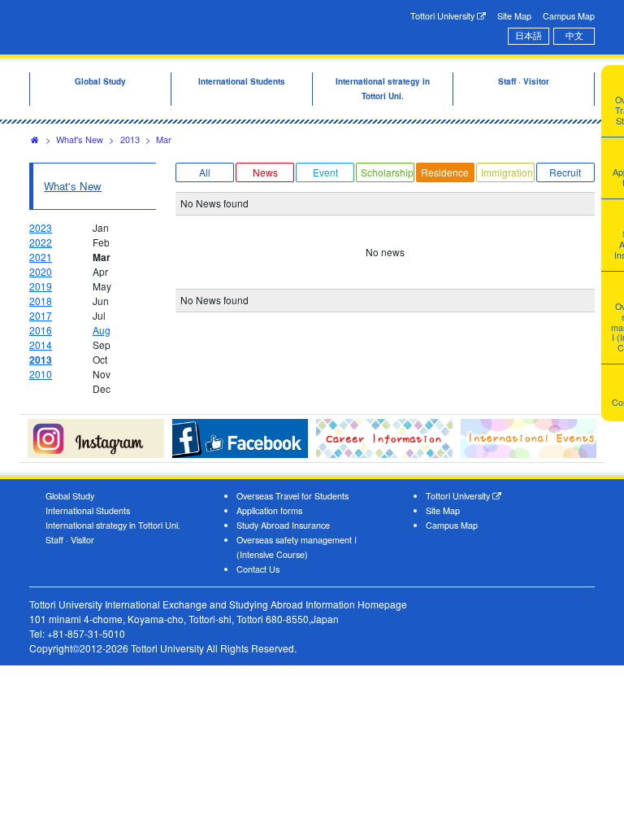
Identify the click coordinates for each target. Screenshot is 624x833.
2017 (40, 315)
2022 (40, 242)
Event (325, 172)
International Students (88, 510)
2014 (40, 344)
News (265, 172)
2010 (40, 374)
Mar (163, 139)
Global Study (70, 496)
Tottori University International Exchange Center (159, 26)
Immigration (507, 172)
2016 (40, 330)
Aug (101, 330)
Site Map (514, 16)
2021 (40, 257)
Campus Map (569, 16)
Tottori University (443, 16)
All (204, 172)
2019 (40, 286)
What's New (79, 139)
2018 (40, 300)
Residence (445, 172)
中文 (574, 35)
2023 (40, 227)
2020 (40, 271)
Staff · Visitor (70, 540)
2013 (130, 139)
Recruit (565, 172)
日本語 (528, 35)
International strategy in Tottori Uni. (113, 525)
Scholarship (387, 172)
